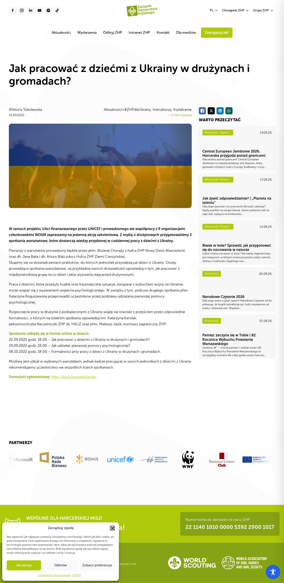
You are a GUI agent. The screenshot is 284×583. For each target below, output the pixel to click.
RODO (77, 575)
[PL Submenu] (216, 10)
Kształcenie (182, 109)
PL (211, 10)
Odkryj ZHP (112, 32)
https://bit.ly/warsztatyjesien (73, 377)
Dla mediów (186, 32)
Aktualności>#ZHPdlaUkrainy (127, 109)
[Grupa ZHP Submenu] (272, 10)
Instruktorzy (162, 109)
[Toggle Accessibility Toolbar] (273, 572)
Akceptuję (24, 565)
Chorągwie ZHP (233, 10)
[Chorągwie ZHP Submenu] (248, 10)
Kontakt (163, 32)
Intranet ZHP (139, 32)
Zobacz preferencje (97, 565)
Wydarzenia (87, 32)
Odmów (60, 565)
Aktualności (61, 32)
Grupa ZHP (261, 10)
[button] (112, 528)
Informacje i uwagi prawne (54, 575)
